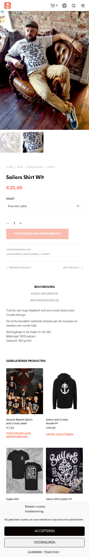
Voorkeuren (44, 542)
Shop (20, 167)
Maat (10, 199)
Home (9, 167)
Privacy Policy (51, 551)
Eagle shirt (12, 498)
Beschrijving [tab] (44, 287)
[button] (54, 5)
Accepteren (45, 531)
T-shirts (50, 167)
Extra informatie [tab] (44, 294)
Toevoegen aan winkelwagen (37, 233)
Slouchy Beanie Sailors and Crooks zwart (19, 421)
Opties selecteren (59, 434)
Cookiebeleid (35, 551)
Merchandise (34, 167)
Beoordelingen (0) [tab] (44, 300)
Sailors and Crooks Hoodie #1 (57, 421)
